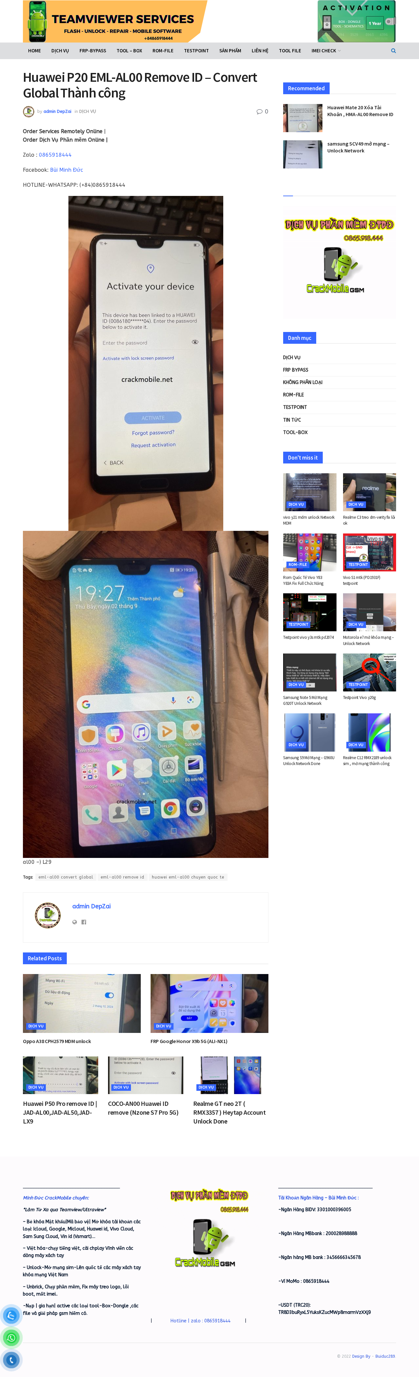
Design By (361, 1356)
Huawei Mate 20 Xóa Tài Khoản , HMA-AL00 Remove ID (360, 110)
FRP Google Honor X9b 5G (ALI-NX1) (189, 1041)
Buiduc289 (385, 1356)
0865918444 (55, 155)
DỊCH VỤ (60, 50)
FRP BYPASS (295, 370)
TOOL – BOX (129, 50)
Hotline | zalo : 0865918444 (200, 1321)
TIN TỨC (292, 420)
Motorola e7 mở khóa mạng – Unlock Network (368, 640)
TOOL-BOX (295, 432)
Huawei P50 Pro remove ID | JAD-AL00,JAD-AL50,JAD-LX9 (60, 1112)
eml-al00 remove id (122, 877)
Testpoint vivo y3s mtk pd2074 (308, 637)
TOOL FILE (290, 50)
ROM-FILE (163, 50)
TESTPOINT (196, 50)
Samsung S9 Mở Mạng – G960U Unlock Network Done (308, 760)
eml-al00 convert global (66, 877)
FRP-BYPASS (93, 50)
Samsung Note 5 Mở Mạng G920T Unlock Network (305, 700)
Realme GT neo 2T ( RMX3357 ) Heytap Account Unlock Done (229, 1112)
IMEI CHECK (324, 50)
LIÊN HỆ (260, 50)
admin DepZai (57, 111)
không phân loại (302, 382)
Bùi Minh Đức (66, 170)
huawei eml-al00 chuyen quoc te (188, 877)
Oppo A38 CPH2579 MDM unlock (57, 1041)
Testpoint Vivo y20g (359, 697)
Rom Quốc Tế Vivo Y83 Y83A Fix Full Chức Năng (303, 580)
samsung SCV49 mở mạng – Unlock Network (358, 147)
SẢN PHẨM (230, 50)
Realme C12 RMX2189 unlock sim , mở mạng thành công (367, 760)
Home (34, 50)
